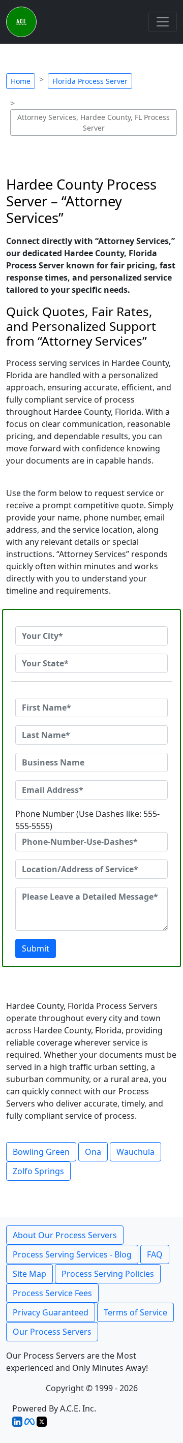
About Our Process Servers (65, 1235)
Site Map (29, 1273)
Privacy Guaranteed (50, 1312)
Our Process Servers (52, 1331)
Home (20, 81)
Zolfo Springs (38, 1171)
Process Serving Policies (108, 1273)
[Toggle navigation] (162, 22)
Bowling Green (41, 1151)
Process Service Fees (52, 1293)
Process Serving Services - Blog (72, 1254)
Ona (93, 1151)
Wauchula (135, 1151)
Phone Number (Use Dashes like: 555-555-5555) (87, 820)
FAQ (155, 1254)
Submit (35, 948)
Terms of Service (135, 1312)
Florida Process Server (90, 81)
